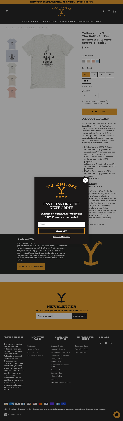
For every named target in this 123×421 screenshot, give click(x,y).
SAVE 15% (61, 231)
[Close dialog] (85, 180)
